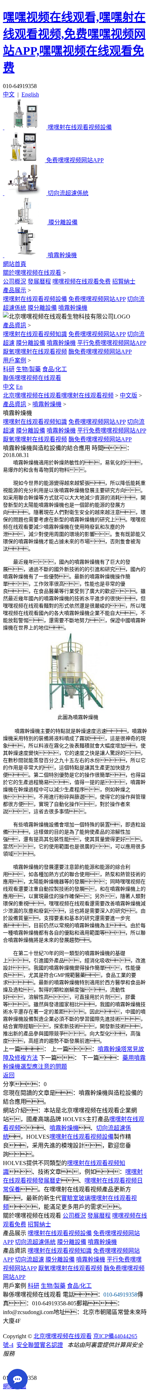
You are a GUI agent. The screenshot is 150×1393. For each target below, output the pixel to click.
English (30, 94)
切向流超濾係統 (35, 1242)
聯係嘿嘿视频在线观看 (32, 378)
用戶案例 (14, 360)
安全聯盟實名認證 (39, 1345)
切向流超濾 (29, 1259)
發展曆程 (39, 281)
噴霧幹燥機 (72, 308)
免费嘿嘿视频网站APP (97, 299)
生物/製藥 (28, 369)
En (19, 387)
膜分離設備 (42, 308)
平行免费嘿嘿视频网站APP (111, 343)
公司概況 (14, 281)
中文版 (128, 395)
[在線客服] (11, 1366)
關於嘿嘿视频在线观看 (32, 273)
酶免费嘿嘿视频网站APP (100, 352)
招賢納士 (123, 281)
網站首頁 (14, 264)
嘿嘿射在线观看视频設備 (35, 299)
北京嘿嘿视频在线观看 (62, 1336)
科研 (9, 369)
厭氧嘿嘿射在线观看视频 (35, 352)
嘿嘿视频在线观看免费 (81, 281)
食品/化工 (54, 369)
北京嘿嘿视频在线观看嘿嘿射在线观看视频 (58, 395)
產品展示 (14, 290)
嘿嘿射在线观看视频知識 (35, 334)
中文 (9, 94)
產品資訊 (14, 325)
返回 (9, 1075)
